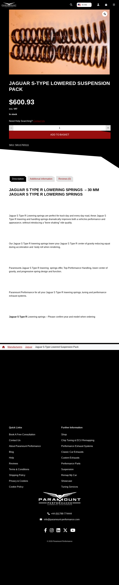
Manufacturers (15, 347)
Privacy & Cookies (18, 481)
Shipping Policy (17, 475)
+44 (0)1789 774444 (61, 513)
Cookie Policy (16, 487)
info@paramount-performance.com (62, 519)
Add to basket (59, 134)
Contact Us (39, 121)
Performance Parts (70, 463)
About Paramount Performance (25, 446)
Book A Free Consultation (22, 434)
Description (18, 179)
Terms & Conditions (19, 469)
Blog (11, 452)
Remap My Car (69, 475)
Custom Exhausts (70, 458)
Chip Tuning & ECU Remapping (77, 440)
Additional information (41, 179)
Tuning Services (69, 487)
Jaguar (28, 347)
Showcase (66, 481)
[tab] (18, 179)
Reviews (13, 463)
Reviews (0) (64, 179)
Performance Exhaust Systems (77, 446)
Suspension (67, 469)
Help (11, 458)
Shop (64, 434)
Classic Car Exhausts (72, 452)
